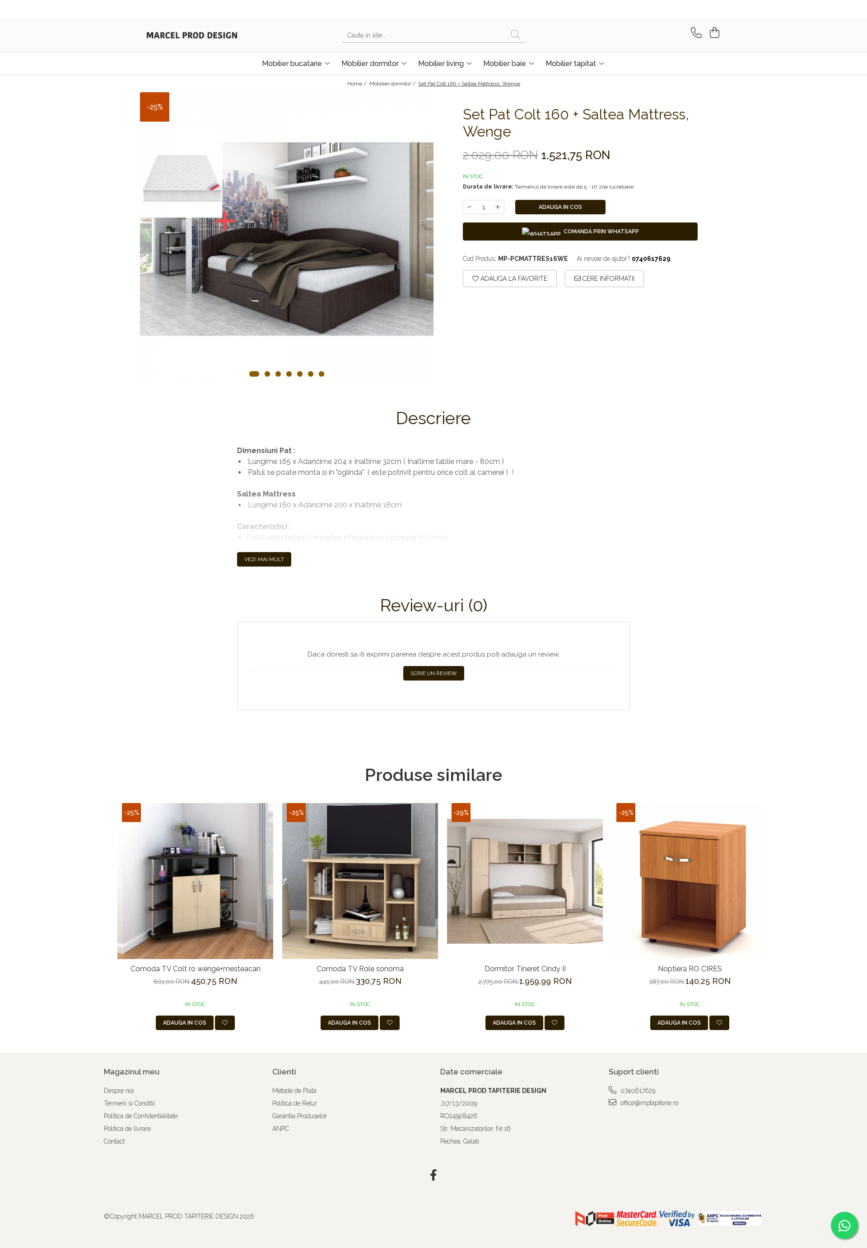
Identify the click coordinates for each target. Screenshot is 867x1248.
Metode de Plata (294, 1090)
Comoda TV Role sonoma (360, 968)
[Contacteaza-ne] (695, 32)
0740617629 (637, 1090)
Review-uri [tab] (433, 605)
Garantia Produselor (299, 1116)
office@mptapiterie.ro (648, 1102)
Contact (114, 1141)
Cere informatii (607, 278)
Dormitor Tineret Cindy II (525, 968)
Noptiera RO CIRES (690, 968)
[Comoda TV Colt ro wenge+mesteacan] (195, 881)
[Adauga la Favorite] (225, 1023)
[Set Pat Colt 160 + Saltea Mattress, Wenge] (287, 239)
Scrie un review (433, 673)
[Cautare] (515, 35)
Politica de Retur (294, 1103)
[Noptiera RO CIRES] (690, 881)
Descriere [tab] (433, 418)
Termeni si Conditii (129, 1103)
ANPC (280, 1128)
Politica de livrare (127, 1128)
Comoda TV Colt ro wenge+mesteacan (196, 968)
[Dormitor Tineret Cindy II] (525, 881)
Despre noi (119, 1090)
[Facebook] (434, 1176)
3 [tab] (278, 374)
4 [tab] (289, 374)
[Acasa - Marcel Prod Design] (192, 35)
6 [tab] (311, 374)
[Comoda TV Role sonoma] (360, 881)
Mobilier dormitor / (393, 83)
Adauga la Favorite (513, 278)
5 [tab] (300, 374)
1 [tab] (254, 374)
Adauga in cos (560, 207)
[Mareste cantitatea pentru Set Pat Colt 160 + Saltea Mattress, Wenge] (498, 207)
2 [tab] (267, 374)
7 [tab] (321, 374)
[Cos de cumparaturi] (713, 32)
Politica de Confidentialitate (140, 1116)
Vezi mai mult (264, 559)
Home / (357, 83)
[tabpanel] (287, 239)
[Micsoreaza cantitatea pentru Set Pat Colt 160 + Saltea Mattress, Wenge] (469, 207)
